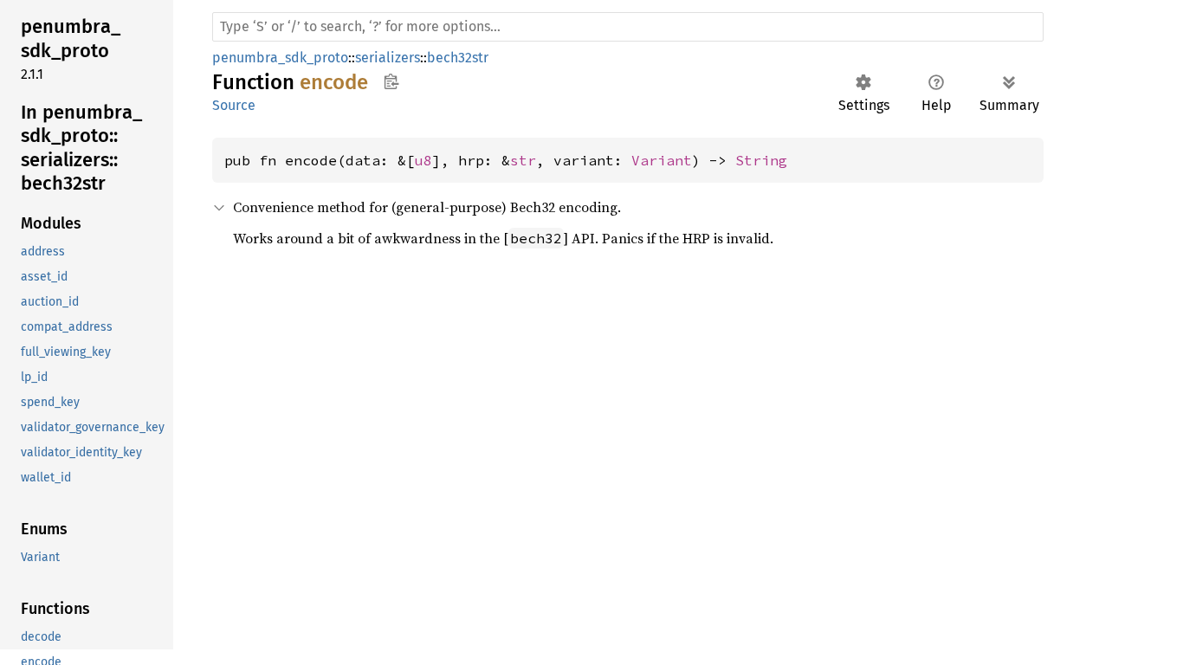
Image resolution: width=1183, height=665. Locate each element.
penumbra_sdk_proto (280, 57)
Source (233, 105)
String (761, 160)
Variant (661, 160)
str (523, 160)
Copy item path (391, 81)
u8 (423, 160)
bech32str (457, 57)
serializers (387, 57)
